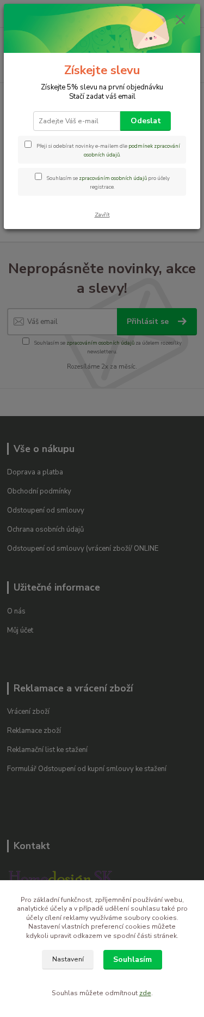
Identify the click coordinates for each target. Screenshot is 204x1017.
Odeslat (146, 121)
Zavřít (102, 214)
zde (145, 993)
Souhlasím (132, 959)
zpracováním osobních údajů (113, 178)
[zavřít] (180, 21)
